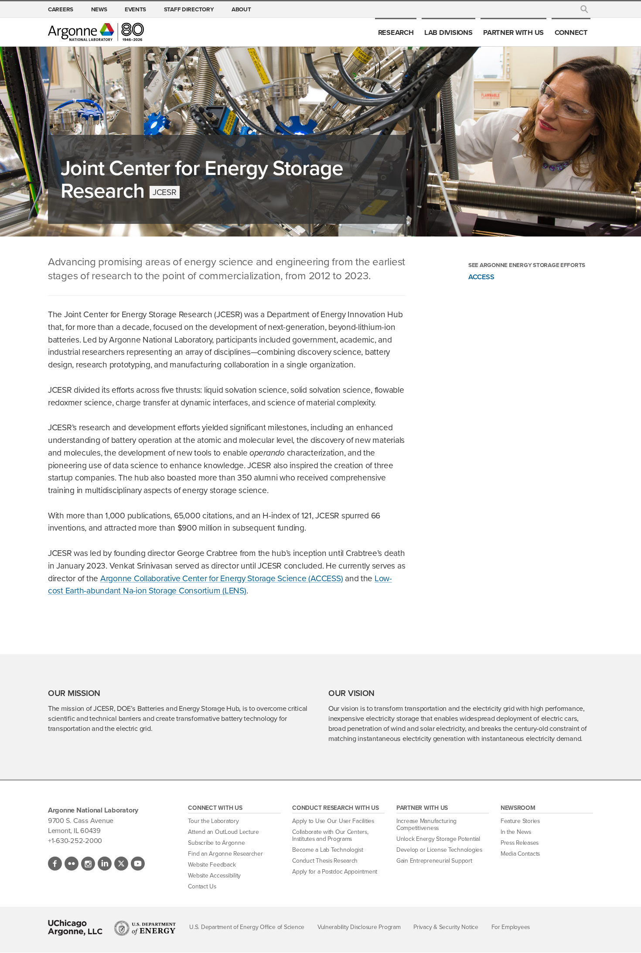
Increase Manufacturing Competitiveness (426, 824)
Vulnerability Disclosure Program (359, 927)
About (241, 9)
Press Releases (520, 842)
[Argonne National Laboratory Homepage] (96, 32)
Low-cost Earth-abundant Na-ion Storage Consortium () (220, 584)
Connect (571, 32)
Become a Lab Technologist (327, 849)
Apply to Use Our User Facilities (333, 821)
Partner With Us (513, 32)
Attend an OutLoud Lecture (223, 831)
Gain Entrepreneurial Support (434, 860)
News (99, 9)
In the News (516, 831)
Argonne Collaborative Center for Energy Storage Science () (221, 578)
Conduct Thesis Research (325, 860)
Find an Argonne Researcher (225, 853)
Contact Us (202, 886)
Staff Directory (189, 9)
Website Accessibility (214, 875)
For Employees (510, 927)
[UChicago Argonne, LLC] (75, 928)
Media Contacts (520, 853)
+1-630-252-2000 (75, 840)
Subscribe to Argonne (216, 842)
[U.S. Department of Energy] (145, 928)
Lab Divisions (448, 32)
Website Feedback (211, 864)
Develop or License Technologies (439, 849)
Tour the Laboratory (213, 821)
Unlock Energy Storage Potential (438, 838)
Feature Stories (520, 821)
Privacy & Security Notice (445, 927)
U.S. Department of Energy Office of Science (246, 927)
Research (396, 32)
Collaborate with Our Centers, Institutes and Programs (330, 835)
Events (135, 9)
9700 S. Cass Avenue (80, 820)
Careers (60, 9)
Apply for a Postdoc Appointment (334, 871)
